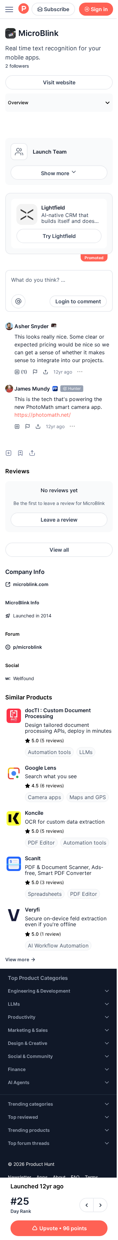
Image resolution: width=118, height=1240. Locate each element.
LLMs (85, 752)
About (59, 1177)
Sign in (99, 9)
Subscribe (56, 9)
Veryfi (32, 909)
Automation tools (49, 752)
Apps (42, 1177)
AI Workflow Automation (58, 945)
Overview (18, 102)
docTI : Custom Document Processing (58, 713)
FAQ (75, 1177)
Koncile (34, 813)
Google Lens (40, 767)
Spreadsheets (45, 894)
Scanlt (33, 858)
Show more (55, 173)
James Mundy (32, 388)
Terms (91, 1177)
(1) (24, 372)
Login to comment (78, 301)
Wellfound (23, 678)
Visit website (59, 82)
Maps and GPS (87, 797)
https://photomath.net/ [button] (42, 414)
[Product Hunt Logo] (23, 9)
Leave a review (59, 519)
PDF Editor (41, 842)
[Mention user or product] (18, 301)
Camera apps (44, 797)
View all (59, 549)
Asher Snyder (31, 326)
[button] (9, 326)
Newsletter (19, 1177)
